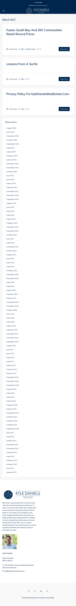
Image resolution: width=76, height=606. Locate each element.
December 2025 (13, 136)
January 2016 (12, 409)
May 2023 (10, 211)
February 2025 (12, 156)
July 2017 (10, 350)
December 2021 (13, 247)
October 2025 (12, 140)
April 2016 (10, 397)
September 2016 (13, 385)
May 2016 (10, 393)
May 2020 (10, 282)
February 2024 (12, 187)
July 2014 (10, 433)
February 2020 (12, 294)
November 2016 (13, 381)
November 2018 (13, 306)
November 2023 (13, 195)
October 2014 (12, 425)
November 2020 (13, 278)
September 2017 (13, 342)
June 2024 (10, 179)
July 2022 (10, 239)
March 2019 (11, 298)
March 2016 (11, 401)
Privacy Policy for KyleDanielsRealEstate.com (37, 94)
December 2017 (13, 334)
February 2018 (12, 330)
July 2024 (10, 176)
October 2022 (12, 235)
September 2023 (13, 199)
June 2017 (10, 354)
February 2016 (12, 405)
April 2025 (10, 148)
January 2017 (12, 373)
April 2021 (10, 266)
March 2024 (11, 183)
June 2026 (10, 132)
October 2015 (12, 417)
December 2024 (13, 164)
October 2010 (12, 464)
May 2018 (10, 318)
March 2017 (11, 365)
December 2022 (13, 227)
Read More (64, 49)
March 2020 (11, 290)
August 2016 (11, 389)
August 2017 (11, 346)
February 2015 (12, 421)
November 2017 (13, 338)
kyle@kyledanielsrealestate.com (38, 5)
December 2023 (13, 191)
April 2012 (10, 456)
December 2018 (13, 302)
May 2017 (10, 357)
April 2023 (10, 215)
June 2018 (10, 314)
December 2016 (13, 377)
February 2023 (12, 223)
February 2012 (12, 460)
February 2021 (12, 270)
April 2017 (10, 361)
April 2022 (10, 243)
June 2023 (10, 207)
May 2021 (10, 263)
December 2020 (13, 274)
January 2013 (12, 441)
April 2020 (10, 286)
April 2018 (10, 322)
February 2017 (12, 369)
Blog (22, 49)
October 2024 (12, 172)
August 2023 (11, 203)
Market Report (31, 49)
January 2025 (12, 160)
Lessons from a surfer (22, 64)
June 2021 (10, 259)
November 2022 (13, 231)
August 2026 (11, 128)
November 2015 (13, 413)
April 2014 (10, 437)
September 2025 (13, 144)
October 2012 (12, 452)
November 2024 (13, 168)
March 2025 (11, 152)
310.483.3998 (38, 2)
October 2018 (12, 310)
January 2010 (12, 472)
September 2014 (13, 429)
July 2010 (10, 468)
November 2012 (13, 448)
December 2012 (13, 445)
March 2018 (11, 326)
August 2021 (11, 255)
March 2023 (11, 219)
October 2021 (12, 251)
